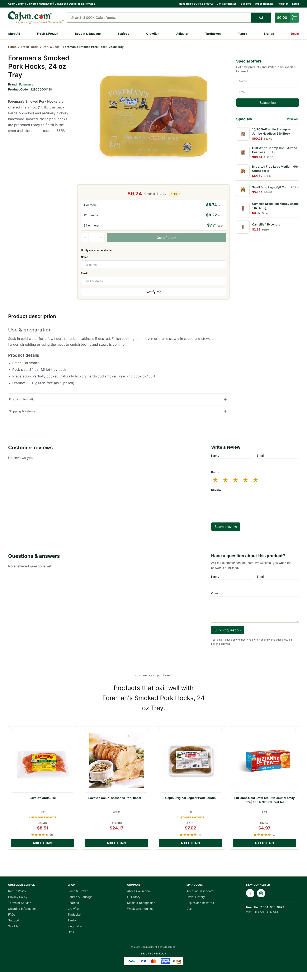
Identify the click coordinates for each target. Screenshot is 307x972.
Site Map (14, 926)
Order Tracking (264, 3)
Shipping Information (22, 908)
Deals (295, 33)
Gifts (71, 932)
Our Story (133, 897)
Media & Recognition (141, 902)
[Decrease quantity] (85, 237)
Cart (189, 908)
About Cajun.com (139, 891)
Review (216, 490)
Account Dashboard (200, 891)
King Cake (75, 926)
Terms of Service (19, 902)
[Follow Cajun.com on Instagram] (261, 893)
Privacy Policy (17, 897)
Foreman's (26, 84)
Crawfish (152, 33)
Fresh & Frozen (47, 33)
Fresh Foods (29, 46)
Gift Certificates (227, 3)
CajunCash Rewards (200, 902)
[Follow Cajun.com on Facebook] (250, 893)
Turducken (213, 33)
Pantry (242, 33)
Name (84, 257)
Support (246, 3)
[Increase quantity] (101, 237)
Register (283, 3)
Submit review (225, 527)
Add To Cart (43, 843)
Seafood (123, 33)
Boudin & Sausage (88, 33)
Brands (269, 33)
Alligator (182, 33)
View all (293, 119)
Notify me (153, 292)
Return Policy (17, 891)
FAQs (11, 914)
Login (295, 3)
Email (84, 273)
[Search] (261, 18)
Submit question (227, 630)
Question (217, 593)
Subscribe (268, 103)
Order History (195, 897)
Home (12, 46)
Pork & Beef (51, 46)
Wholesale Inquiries (140, 908)
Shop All (14, 33)
